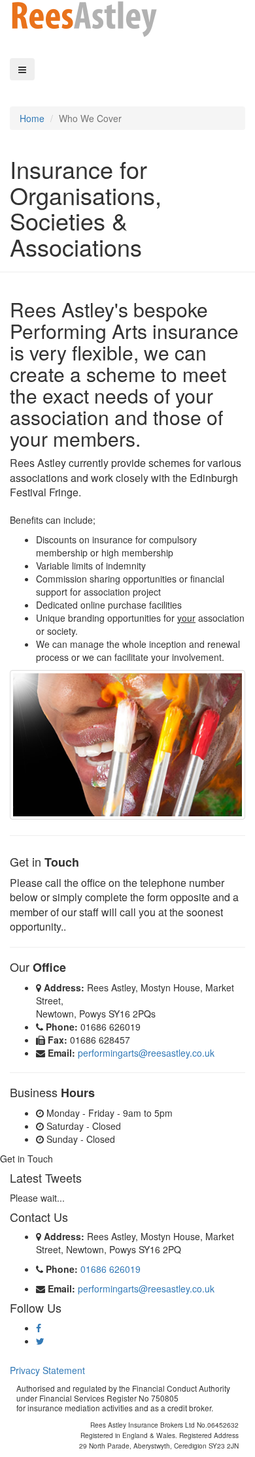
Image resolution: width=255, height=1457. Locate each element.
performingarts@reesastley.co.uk (146, 1052)
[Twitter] (40, 1340)
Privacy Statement (47, 1370)
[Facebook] (38, 1327)
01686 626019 (110, 1268)
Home (32, 118)
